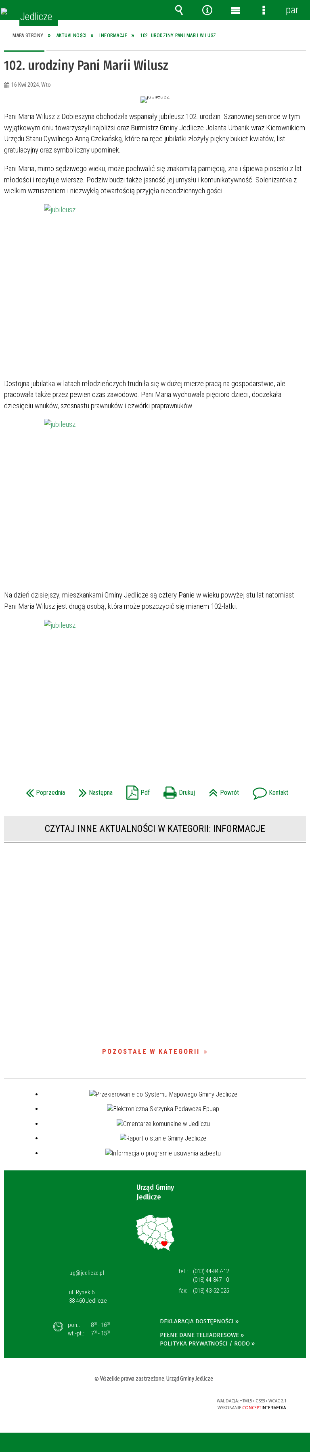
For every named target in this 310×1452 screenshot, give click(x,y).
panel (292, 10)
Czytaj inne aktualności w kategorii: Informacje (155, 828)
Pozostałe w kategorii (151, 1051)
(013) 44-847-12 (211, 1271)
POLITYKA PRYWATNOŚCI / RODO (205, 1343)
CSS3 (151, 1401)
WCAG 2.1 (176, 1401)
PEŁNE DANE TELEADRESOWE (199, 1335)
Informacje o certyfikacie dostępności (55, 1402)
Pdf (136, 790)
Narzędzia (207, 10)
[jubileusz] (155, 287)
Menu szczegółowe (264, 10)
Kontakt (268, 790)
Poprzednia (43, 790)
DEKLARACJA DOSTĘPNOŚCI (197, 1321)
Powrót (222, 790)
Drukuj (177, 790)
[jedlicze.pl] (4, 11)
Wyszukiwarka (179, 10)
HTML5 (139, 1401)
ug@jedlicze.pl (86, 1273)
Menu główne (235, 10)
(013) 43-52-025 (211, 1290)
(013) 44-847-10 (211, 1279)
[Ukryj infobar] (303, 1443)
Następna (94, 790)
